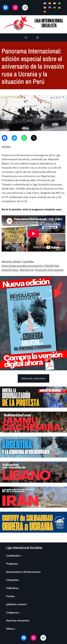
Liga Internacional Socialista (24, 547)
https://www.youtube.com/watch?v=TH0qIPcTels (30, 265)
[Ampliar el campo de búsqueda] (37, 37)
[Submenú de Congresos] (20, 612)
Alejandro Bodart (11, 261)
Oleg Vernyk (27, 269)
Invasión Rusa (10, 269)
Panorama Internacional (49, 269)
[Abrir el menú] (26, 37)
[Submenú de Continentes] (22, 556)
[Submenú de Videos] (16, 629)
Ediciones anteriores (33, 378)
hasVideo (28, 261)
